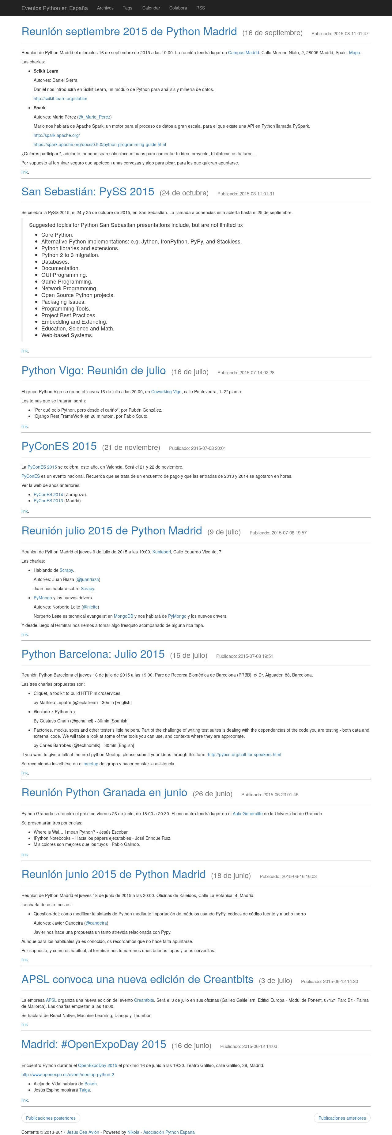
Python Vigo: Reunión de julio (93, 369)
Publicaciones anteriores (342, 1118)
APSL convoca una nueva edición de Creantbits (137, 978)
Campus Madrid (243, 52)
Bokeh (91, 1083)
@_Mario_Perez (94, 117)
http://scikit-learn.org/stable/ (60, 98)
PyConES (30, 476)
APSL (51, 1000)
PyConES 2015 (59, 445)
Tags (127, 8)
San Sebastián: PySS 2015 (87, 190)
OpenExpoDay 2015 (97, 1065)
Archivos (105, 8)
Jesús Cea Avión (83, 1132)
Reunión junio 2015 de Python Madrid (113, 873)
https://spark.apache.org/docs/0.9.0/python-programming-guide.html (100, 144)
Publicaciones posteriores (51, 1118)
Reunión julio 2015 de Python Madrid (111, 529)
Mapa (354, 52)
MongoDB (123, 616)
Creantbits (144, 1000)
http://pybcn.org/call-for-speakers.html (244, 754)
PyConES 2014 (48, 494)
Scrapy (66, 570)
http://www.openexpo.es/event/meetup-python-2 (67, 1074)
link (24, 172)
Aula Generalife (248, 813)
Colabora (178, 8)
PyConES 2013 (48, 500)
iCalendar (150, 8)
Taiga (84, 1090)
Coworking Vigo (166, 391)
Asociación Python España (169, 1132)
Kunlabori (162, 552)
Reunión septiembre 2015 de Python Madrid (129, 30)
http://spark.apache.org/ (57, 135)
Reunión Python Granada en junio (104, 791)
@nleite (90, 607)
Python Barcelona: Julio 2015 (93, 653)
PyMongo (43, 597)
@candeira (96, 923)
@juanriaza (88, 579)
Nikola (133, 1132)
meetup (91, 763)
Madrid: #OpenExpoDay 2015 (93, 1043)
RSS (200, 8)
